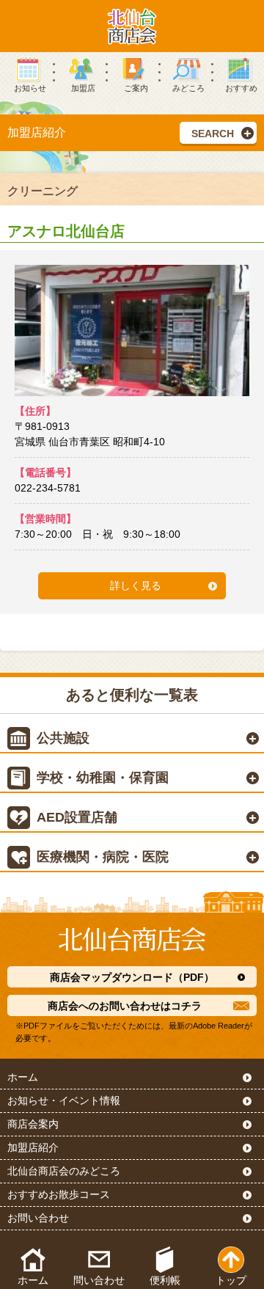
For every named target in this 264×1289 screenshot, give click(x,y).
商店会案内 (33, 1124)
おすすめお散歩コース (58, 1194)
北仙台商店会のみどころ (63, 1171)
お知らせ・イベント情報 (63, 1100)
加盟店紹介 (33, 1147)
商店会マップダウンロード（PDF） (132, 977)
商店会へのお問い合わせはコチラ (125, 1006)
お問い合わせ (38, 1218)
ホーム (22, 1077)
